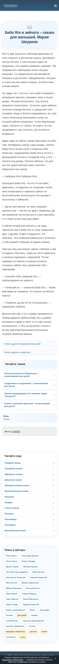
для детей (22, 615)
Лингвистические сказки (17, 485)
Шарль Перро (12, 605)
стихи (22, 637)
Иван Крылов (39, 572)
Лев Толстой (11, 583)
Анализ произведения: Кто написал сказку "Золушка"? (25, 394)
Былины (9, 513)
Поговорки (10, 525)
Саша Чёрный (12, 599)
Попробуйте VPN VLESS (12, 660)
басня (32, 610)
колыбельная (12, 621)
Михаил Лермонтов (30, 583)
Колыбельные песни (15, 530)
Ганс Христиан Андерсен (17, 572)
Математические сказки (16, 491)
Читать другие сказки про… (18, 352)
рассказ (33, 632)
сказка (16, 431)
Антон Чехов (11, 561)
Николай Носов (33, 588)
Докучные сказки (13, 480)
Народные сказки (13, 474)
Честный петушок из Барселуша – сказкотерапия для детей (21, 374)
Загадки (9, 502)
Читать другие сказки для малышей (22, 344)
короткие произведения (33, 621)
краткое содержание (15, 626)
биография (45, 610)
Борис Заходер (28, 561)
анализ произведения (15, 610)
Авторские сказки (14, 468)
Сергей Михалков (30, 599)
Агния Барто (11, 556)
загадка (34, 615)
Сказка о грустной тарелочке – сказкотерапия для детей (27, 404)
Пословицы (11, 519)
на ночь (32, 626)
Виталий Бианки (30, 567)
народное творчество (15, 632)
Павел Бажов (11, 594)
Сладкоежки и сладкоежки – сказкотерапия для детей (26, 384)
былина (9, 615)
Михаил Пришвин (13, 588)
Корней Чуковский (38, 577)
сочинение (10, 637)
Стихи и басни (12, 508)
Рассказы (9, 497)
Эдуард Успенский (31, 605)
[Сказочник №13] (10, 6)
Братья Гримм (12, 567)
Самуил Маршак (29, 594)
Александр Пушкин (30, 556)
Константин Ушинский (16, 577)
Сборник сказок (13, 463)
